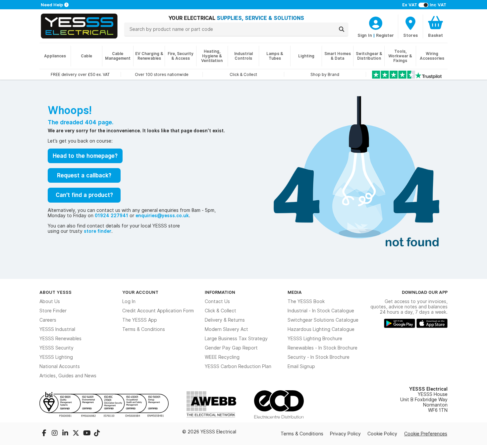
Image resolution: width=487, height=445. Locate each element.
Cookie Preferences (425, 433)
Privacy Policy (345, 433)
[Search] (341, 29)
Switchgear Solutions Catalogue (323, 320)
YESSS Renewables (60, 338)
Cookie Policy (382, 433)
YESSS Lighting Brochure (315, 338)
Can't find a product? (84, 195)
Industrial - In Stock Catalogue (321, 310)
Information (220, 292)
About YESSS (55, 292)
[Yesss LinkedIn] (66, 433)
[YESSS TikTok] (97, 433)
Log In (128, 301)
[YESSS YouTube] (87, 433)
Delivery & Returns (225, 320)
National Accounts (59, 366)
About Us (49, 301)
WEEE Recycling (222, 357)
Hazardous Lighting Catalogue (321, 329)
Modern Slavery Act (226, 329)
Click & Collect (220, 310)
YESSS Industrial (57, 329)
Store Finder (53, 310)
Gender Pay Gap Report (231, 347)
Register (385, 35)
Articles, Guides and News (67, 375)
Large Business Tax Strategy (236, 338)
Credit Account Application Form (158, 310)
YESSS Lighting (56, 357)
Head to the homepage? (85, 156)
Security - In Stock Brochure (319, 357)
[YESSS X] (76, 433)
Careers (47, 320)
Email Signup (301, 366)
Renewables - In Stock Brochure (322, 347)
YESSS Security (56, 347)
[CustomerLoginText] (375, 22)
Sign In (364, 35)
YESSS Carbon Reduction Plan (238, 366)
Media (295, 292)
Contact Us (217, 301)
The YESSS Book (306, 301)
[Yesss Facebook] (44, 433)
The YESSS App (139, 320)
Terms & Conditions (143, 329)
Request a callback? (84, 175)
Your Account (140, 292)
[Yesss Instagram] (55, 433)
